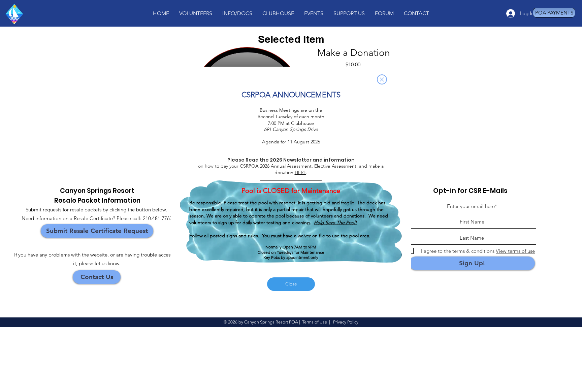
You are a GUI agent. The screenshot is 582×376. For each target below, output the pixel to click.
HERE (300, 172)
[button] (382, 79)
